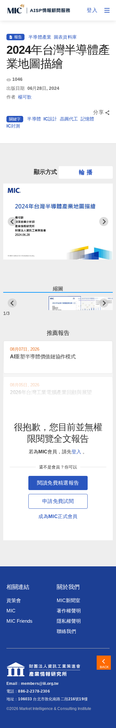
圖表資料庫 (65, 37)
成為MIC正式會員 (57, 516)
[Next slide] (103, 221)
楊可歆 (25, 96)
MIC (10, 610)
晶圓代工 (69, 118)
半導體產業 (39, 37)
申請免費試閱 (58, 501)
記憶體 (87, 118)
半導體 (34, 118)
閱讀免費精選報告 (58, 483)
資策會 (13, 600)
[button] (58, 303)
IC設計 (50, 118)
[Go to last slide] (12, 221)
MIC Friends (19, 621)
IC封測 (13, 125)
